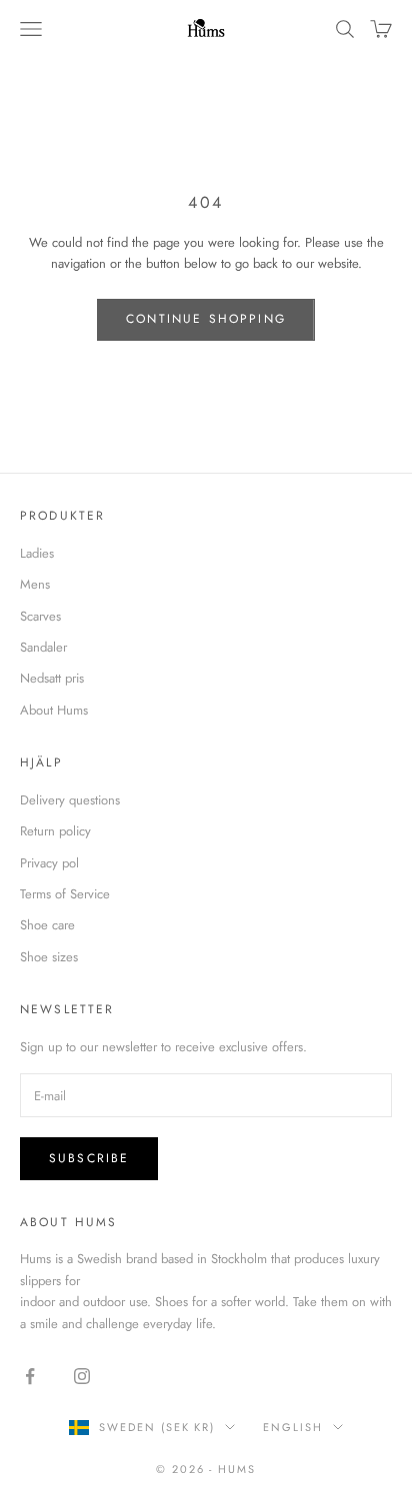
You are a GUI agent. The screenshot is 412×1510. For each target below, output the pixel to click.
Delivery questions (70, 799)
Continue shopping (206, 319)
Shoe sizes (49, 956)
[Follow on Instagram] (82, 1376)
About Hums (54, 710)
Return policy (55, 830)
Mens (35, 584)
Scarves (40, 616)
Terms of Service (65, 893)
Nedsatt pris (52, 678)
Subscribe (89, 1158)
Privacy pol (49, 862)
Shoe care (47, 924)
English (293, 1427)
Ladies (37, 553)
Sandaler (43, 647)
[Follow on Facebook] (30, 1376)
